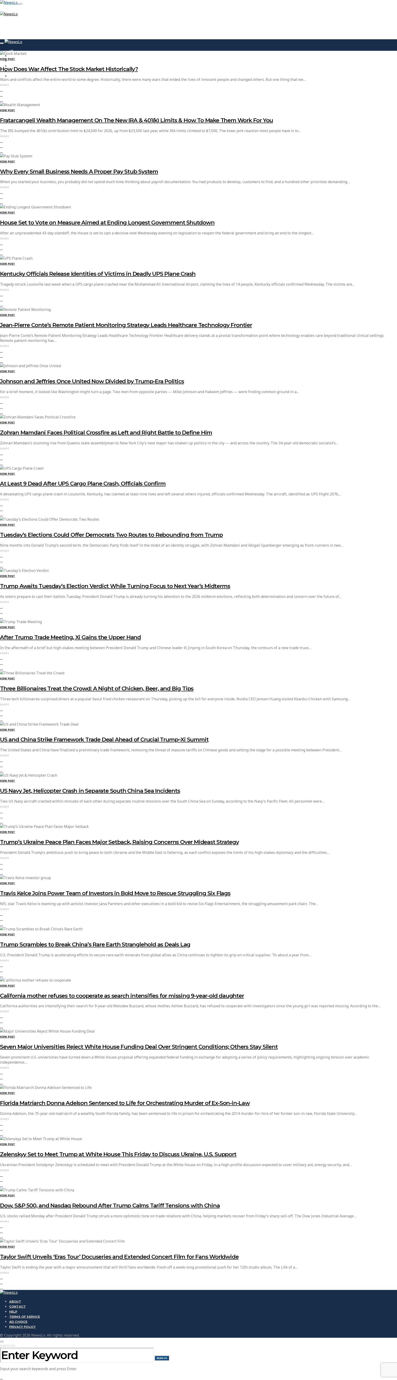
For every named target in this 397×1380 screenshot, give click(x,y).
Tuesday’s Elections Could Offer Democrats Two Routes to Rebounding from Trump (111, 534)
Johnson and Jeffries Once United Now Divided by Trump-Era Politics (92, 381)
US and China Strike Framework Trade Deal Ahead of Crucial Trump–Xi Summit (104, 739)
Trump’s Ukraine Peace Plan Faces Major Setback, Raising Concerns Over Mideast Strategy (119, 842)
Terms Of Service (24, 1316)
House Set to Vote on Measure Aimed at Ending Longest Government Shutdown (107, 222)
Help (13, 1311)
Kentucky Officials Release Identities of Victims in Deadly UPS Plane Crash (98, 273)
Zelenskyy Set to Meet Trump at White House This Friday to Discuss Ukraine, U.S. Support (118, 1154)
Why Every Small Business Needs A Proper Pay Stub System (79, 171)
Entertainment (23, 76)
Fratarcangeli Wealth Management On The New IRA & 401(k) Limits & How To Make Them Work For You (136, 120)
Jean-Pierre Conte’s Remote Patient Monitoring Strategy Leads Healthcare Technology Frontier (126, 325)
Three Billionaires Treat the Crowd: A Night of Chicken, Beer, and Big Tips (96, 688)
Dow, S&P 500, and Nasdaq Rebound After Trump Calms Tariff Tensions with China (110, 1205)
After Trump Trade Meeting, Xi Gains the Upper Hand (70, 637)
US (11, 51)
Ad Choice (18, 1321)
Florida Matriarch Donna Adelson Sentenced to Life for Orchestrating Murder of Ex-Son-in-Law (125, 1103)
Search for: (7, 1345)
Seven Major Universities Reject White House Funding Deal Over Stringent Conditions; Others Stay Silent (139, 1046)
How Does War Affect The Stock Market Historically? (69, 69)
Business (17, 61)
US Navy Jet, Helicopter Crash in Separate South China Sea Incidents (90, 790)
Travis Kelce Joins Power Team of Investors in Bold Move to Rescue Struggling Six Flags (115, 893)
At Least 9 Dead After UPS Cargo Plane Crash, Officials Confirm (83, 483)
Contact (17, 1306)
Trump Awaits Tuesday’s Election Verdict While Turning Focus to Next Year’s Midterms (115, 586)
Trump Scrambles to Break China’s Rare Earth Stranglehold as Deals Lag (95, 944)
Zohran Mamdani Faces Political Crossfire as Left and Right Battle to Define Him (106, 432)
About (15, 1301)
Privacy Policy (22, 1327)
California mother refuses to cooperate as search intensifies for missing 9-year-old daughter (122, 995)
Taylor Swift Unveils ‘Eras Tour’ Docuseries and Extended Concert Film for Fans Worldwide (119, 1256)
